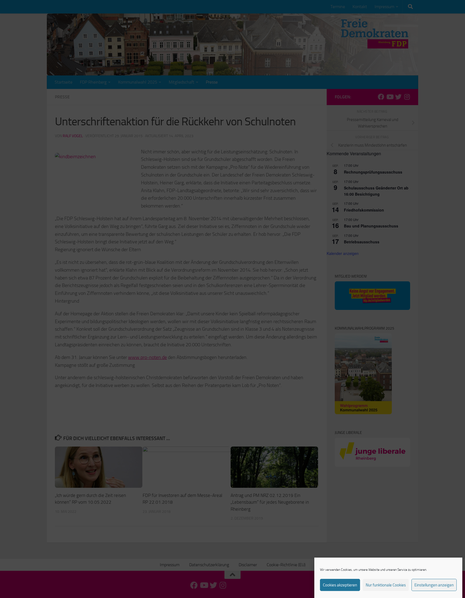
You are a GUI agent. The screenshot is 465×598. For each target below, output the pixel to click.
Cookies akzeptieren (340, 585)
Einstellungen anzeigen (434, 585)
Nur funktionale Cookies (386, 585)
